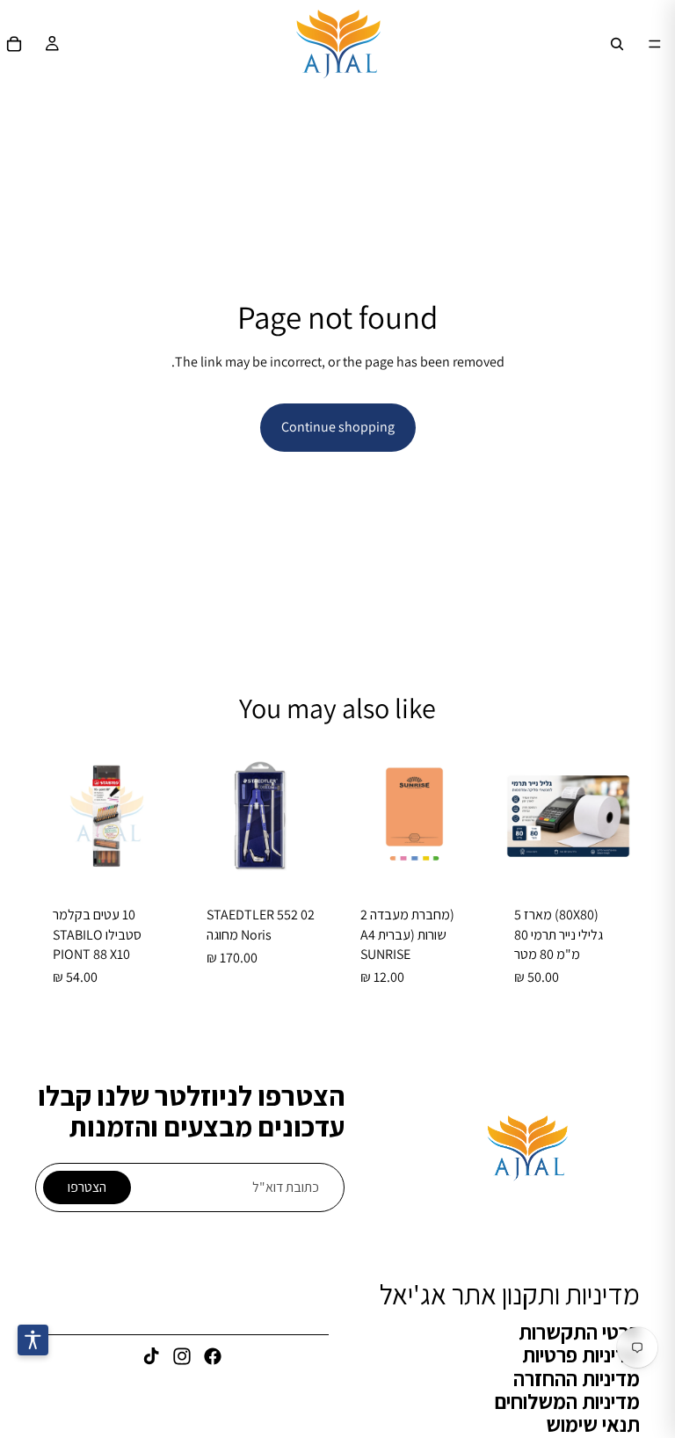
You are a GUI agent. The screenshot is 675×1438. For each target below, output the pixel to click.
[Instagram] (181, 1357)
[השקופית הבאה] (208, 816)
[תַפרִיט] (655, 44)
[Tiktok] (151, 1357)
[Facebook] (212, 1357)
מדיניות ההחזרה (576, 1378)
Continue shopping (338, 427)
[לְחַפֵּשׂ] (617, 44)
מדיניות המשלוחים (567, 1401)
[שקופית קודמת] (313, 816)
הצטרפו (87, 1187)
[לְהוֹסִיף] (612, 860)
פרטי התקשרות (579, 1332)
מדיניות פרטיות (581, 1354)
